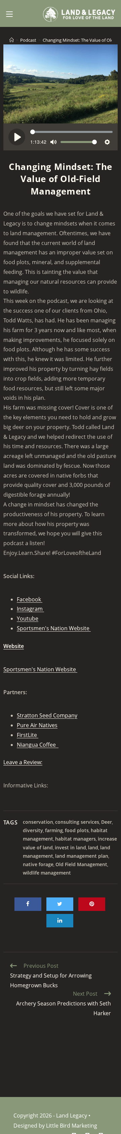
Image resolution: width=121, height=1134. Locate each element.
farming (54, 830)
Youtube (27, 618)
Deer (106, 822)
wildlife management (47, 873)
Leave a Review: (22, 762)
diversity (33, 830)
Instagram (30, 608)
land (93, 847)
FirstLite (27, 735)
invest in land (70, 847)
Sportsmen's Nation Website (54, 628)
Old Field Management (81, 864)
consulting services (77, 822)
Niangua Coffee (37, 744)
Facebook (29, 599)
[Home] (11, 40)
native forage (38, 864)
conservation (38, 822)
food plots (77, 830)
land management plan (81, 856)
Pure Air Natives (37, 725)
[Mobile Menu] (9, 13)
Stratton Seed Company (47, 715)
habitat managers (75, 839)
